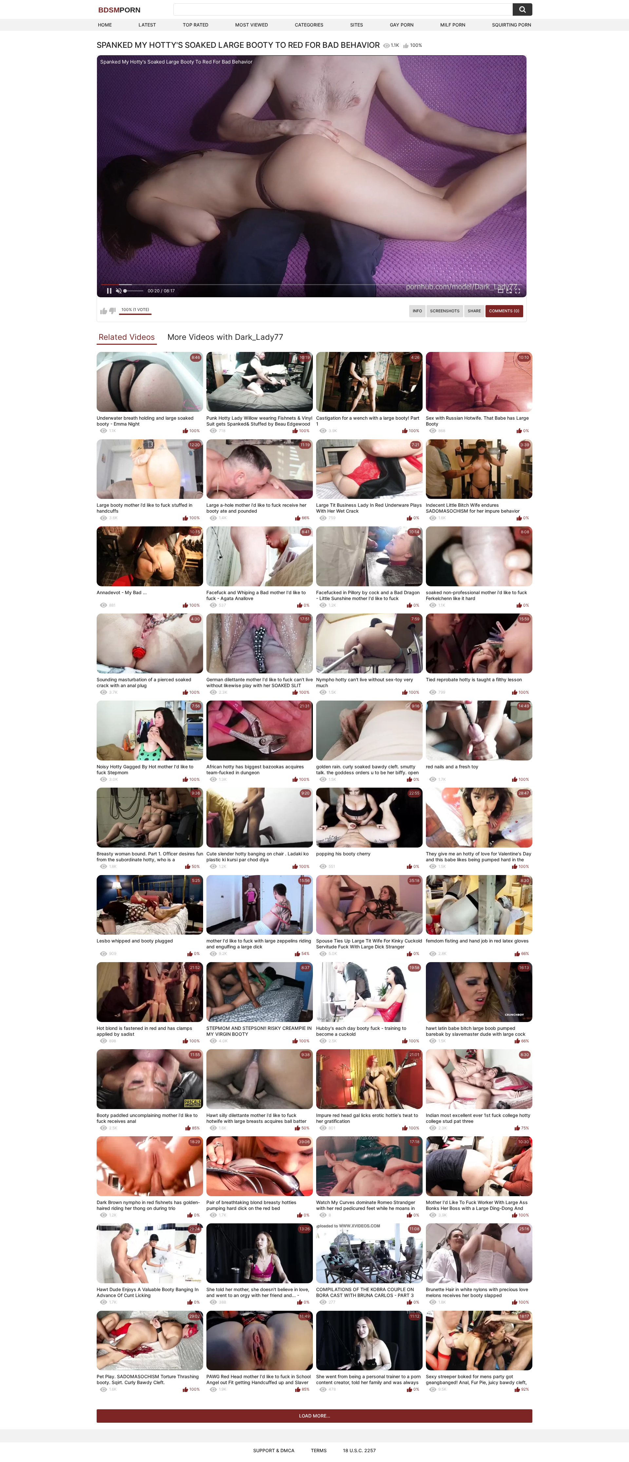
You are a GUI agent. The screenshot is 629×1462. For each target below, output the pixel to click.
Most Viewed (251, 24)
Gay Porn (401, 24)
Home (105, 24)
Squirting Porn (511, 24)
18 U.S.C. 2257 (359, 1450)
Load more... (314, 1415)
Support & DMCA (274, 1450)
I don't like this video (112, 311)
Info (417, 310)
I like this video (103, 311)
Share (474, 310)
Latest (147, 24)
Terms (319, 1450)
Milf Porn (452, 24)
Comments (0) (504, 310)
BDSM (119, 10)
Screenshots (445, 310)
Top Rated (195, 24)
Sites (356, 24)
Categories (309, 24)
